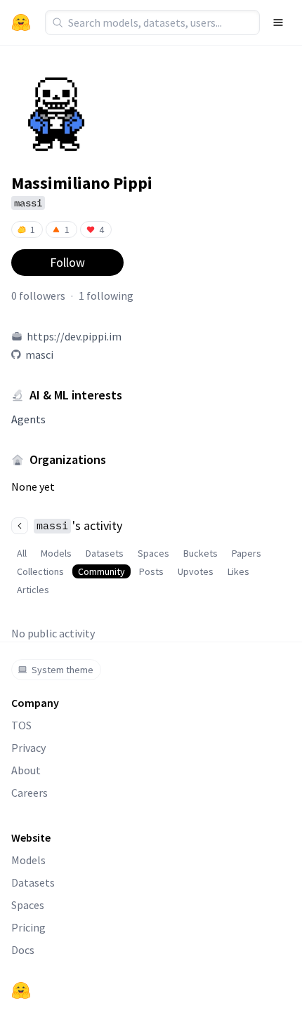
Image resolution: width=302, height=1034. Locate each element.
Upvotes (196, 571)
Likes (238, 571)
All (22, 553)
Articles (33, 589)
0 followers (38, 296)
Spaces (153, 553)
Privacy (28, 748)
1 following (106, 296)
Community (101, 571)
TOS (21, 725)
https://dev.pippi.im (74, 336)
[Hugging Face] (21, 990)
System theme (62, 669)
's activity (79, 525)
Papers (246, 553)
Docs (22, 950)
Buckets (200, 553)
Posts (151, 571)
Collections (40, 571)
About (26, 770)
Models (56, 553)
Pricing (28, 927)
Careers (29, 793)
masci (39, 354)
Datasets (105, 553)
